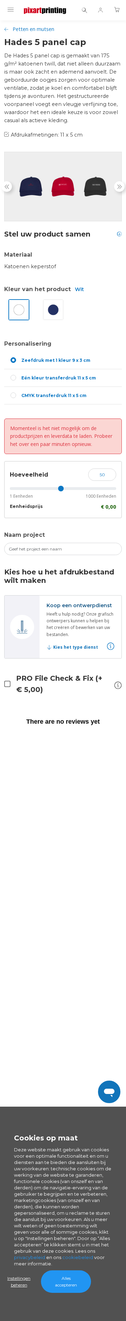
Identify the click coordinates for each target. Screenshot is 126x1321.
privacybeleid (29, 1257)
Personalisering (27, 343)
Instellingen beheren (18, 1282)
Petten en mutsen (33, 29)
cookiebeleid (77, 1257)
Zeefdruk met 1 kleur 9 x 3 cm (55, 360)
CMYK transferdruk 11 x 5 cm (53, 395)
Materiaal (18, 254)
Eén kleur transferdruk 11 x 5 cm (58, 377)
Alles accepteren (66, 1282)
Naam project (24, 534)
